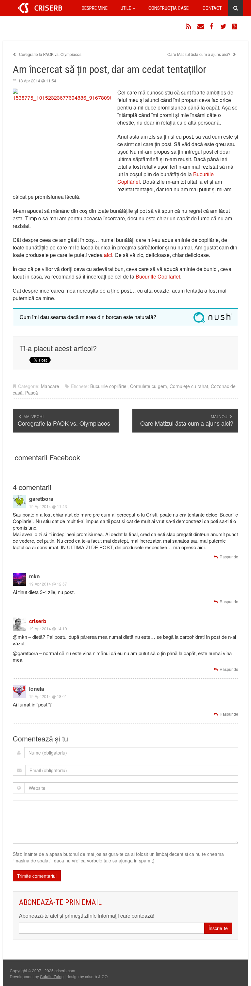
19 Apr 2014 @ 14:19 (48, 628)
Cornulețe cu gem (148, 386)
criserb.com (40, 8)
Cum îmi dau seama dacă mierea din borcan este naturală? (88, 317)
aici (108, 255)
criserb (37, 621)
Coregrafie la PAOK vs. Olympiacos (49, 54)
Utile (126, 8)
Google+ (235, 26)
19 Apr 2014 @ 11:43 (48, 506)
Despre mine (95, 8)
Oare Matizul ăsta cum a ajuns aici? (199, 54)
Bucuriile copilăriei (108, 386)
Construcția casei (169, 8)
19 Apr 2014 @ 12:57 (48, 583)
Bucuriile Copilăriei (158, 276)
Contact (212, 8)
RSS (189, 26)
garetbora (41, 498)
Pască (31, 392)
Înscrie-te (218, 928)
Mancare (50, 386)
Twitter (223, 26)
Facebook (212, 26)
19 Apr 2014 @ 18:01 (48, 696)
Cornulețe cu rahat (189, 386)
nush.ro (212, 317)
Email (200, 26)
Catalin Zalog (52, 976)
